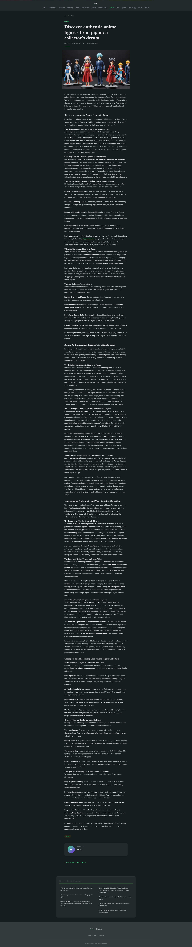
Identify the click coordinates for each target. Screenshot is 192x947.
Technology (132, 8)
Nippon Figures (88, 239)
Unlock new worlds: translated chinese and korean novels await (114, 904)
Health (94, 8)
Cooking (70, 8)
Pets (117, 8)
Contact (101, 935)
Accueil (66, 16)
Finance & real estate (82, 8)
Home (44, 8)
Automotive (52, 8)
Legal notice (92, 935)
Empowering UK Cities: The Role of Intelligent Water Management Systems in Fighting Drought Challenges (114, 890)
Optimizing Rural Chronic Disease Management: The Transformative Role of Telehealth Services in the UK (76, 904)
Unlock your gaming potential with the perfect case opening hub (76, 889)
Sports (124, 8)
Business (62, 8)
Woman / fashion (144, 8)
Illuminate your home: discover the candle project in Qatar (76, 896)
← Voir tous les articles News (75, 863)
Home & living (102, 8)
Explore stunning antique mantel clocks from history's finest (113, 911)
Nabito (99, 929)
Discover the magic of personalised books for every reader (115, 898)
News (112, 8)
